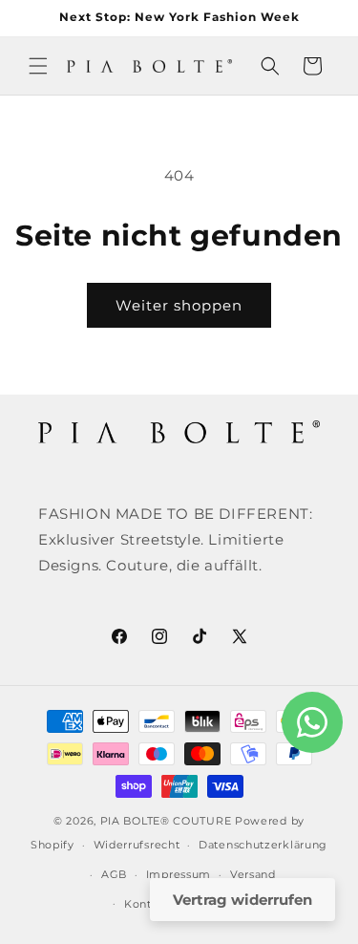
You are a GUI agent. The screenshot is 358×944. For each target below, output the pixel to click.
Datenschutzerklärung (263, 844)
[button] (38, 66)
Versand (253, 874)
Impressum (178, 874)
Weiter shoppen (179, 305)
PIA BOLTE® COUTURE (166, 820)
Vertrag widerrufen (242, 899)
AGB (114, 874)
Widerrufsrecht (137, 844)
